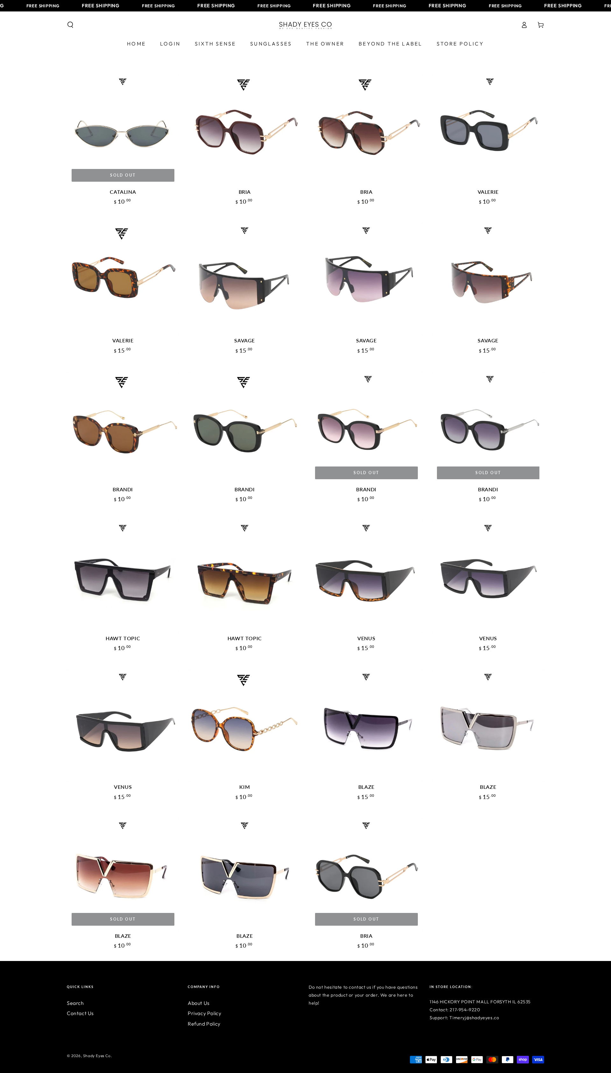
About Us (199, 1003)
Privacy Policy (204, 1013)
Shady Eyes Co (97, 1055)
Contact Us (80, 1013)
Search (75, 1003)
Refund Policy (204, 1023)
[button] (70, 25)
